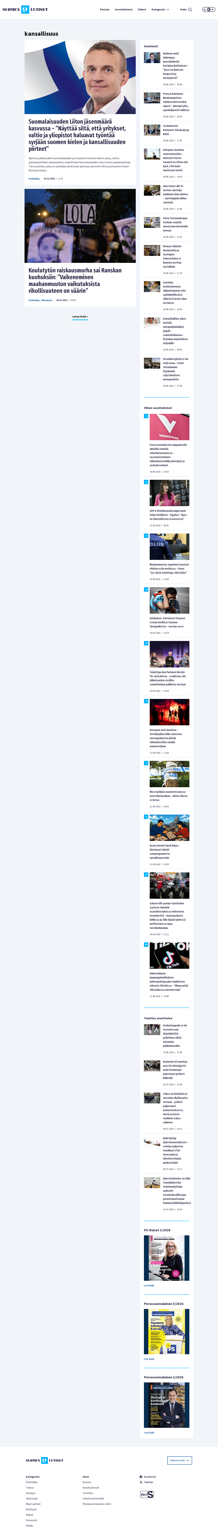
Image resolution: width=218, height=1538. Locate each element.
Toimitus (88, 1493)
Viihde (29, 1526)
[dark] (205, 9)
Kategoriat (158, 9)
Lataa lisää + (80, 316)
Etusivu (104, 9)
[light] (212, 9)
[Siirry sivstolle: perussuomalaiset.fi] (165, 1494)
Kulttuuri (31, 1509)
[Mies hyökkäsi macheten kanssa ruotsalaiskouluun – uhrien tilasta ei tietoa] (169, 773)
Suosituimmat (124, 9)
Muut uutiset (33, 1504)
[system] (209, 9)
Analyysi (30, 1493)
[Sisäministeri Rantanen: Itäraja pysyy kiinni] (152, 133)
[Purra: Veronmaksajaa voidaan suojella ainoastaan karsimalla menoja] (152, 227)
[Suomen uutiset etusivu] (20, 9)
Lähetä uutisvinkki (93, 1498)
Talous (30, 1488)
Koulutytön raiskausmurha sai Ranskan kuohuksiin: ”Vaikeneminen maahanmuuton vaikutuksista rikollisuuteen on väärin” (75, 280)
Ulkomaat (46, 300)
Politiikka (34, 179)
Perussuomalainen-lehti (97, 1504)
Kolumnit (31, 1520)
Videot (142, 9)
